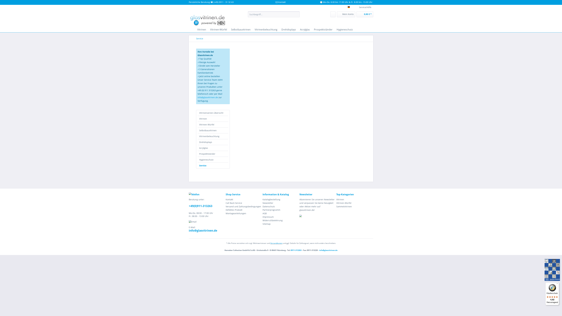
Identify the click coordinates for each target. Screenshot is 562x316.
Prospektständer (207, 153)
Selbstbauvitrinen (208, 130)
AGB (265, 213)
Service (202, 165)
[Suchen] (297, 14)
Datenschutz (269, 206)
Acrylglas (203, 148)
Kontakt (229, 199)
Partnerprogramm (271, 209)
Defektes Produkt (234, 209)
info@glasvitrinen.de (208, 97)
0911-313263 (296, 250)
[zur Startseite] (192, 29)
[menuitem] (274, 14)
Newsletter (268, 203)
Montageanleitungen (236, 213)
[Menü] (557, 284)
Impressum (268, 216)
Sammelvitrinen (344, 206)
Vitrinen (203, 118)
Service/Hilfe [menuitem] (365, 7)
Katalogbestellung (271, 199)
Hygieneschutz (206, 159)
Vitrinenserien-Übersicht (211, 112)
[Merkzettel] (333, 14)
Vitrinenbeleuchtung (209, 136)
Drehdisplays (205, 142)
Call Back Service (234, 203)
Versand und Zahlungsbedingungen (243, 206)
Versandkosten (276, 243)
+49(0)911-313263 (200, 206)
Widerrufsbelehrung (273, 220)
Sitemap (267, 224)
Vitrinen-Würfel (206, 124)
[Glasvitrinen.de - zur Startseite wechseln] (207, 18)
